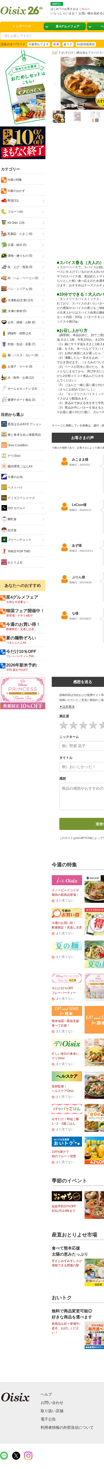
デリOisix (13, 456)
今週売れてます (39, 44)
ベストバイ (15, 487)
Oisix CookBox (17, 445)
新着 (56, 44)
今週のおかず (16, 191)
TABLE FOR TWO (18, 551)
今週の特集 (14, 180)
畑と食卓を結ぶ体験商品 (24, 434)
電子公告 (48, 1419)
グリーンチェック (19, 540)
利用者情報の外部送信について (67, 1427)
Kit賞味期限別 (86, 44)
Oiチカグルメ (16, 508)
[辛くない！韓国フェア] (65, 26)
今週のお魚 (15, 477)
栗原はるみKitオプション (24, 424)
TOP (55, 52)
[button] (56, 83)
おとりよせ (15, 562)
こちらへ (84, 8)
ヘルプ (46, 1394)
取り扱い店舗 (52, 1411)
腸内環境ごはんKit (19, 466)
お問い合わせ (52, 1402)
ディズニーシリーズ (21, 498)
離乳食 (12, 519)
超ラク (68, 44)
